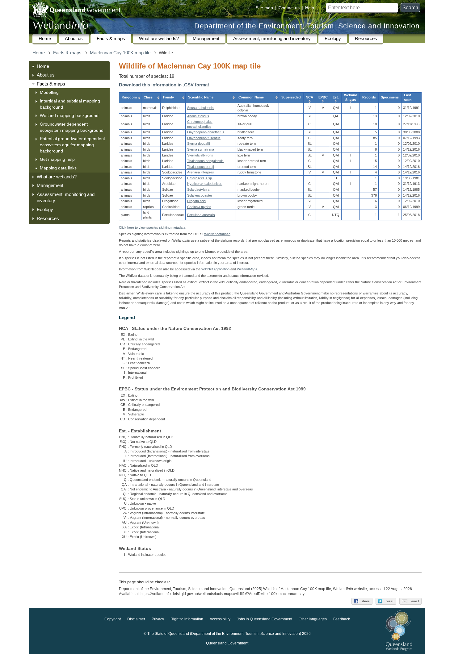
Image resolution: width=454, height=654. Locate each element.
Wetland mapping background (69, 115)
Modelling (49, 92)
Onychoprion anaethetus (205, 132)
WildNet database (217, 234)
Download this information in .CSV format (164, 84)
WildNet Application (215, 269)
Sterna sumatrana (200, 149)
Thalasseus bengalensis (205, 161)
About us (74, 38)
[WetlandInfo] (60, 26)
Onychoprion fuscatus (204, 138)
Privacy (158, 619)
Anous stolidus (198, 116)
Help (309, 7)
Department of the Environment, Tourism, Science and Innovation (307, 26)
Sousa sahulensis (200, 108)
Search (410, 7)
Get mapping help (57, 159)
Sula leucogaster (199, 195)
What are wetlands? (159, 38)
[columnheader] (130, 97)
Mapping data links (58, 167)
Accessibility (220, 619)
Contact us (289, 7)
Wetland (247, 269)
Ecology (333, 38)
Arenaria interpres (200, 172)
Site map (264, 7)
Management (206, 38)
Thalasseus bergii (200, 167)
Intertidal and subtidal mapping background (70, 104)
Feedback (341, 619)
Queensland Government (227, 643)
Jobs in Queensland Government (264, 619)
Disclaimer (136, 619)
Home (45, 38)
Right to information (186, 619)
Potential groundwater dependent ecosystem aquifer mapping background (72, 144)
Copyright (112, 619)
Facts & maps (111, 38)
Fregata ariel (196, 201)
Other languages (313, 619)
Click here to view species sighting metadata (152, 227)
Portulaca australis (201, 215)
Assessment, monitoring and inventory (272, 38)
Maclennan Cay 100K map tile (120, 52)
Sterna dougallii (198, 143)
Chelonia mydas (199, 207)
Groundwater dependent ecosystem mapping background (71, 127)
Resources (366, 38)
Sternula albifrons (200, 155)
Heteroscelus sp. (200, 178)
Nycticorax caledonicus (204, 183)
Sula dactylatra (198, 189)
